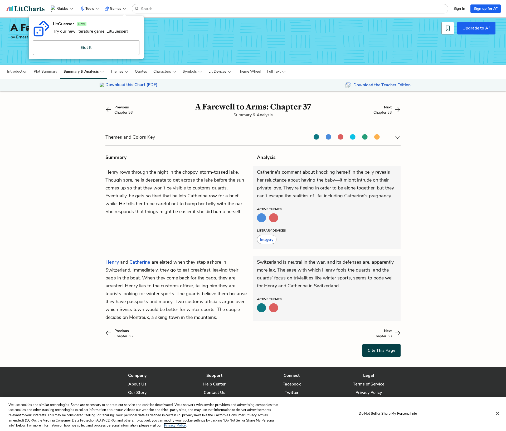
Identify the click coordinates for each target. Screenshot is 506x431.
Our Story (137, 392)
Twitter (292, 392)
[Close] (497, 413)
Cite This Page (381, 350)
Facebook (292, 384)
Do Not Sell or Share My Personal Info (388, 413)
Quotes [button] (141, 71)
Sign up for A (486, 8)
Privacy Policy (369, 392)
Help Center (214, 384)
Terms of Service (368, 384)
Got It (86, 48)
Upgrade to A (476, 28)
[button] (17, 71)
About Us (137, 384)
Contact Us (214, 392)
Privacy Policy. (175, 425)
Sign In (459, 8)
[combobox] (294, 8)
